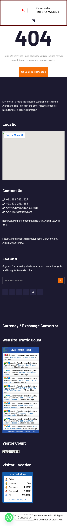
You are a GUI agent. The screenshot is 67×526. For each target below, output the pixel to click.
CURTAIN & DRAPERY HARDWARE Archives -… (20, 389)
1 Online (12, 500)
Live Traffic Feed (21, 349)
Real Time (20, 431)
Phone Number (43, 8)
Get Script (10, 431)
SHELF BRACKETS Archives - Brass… (18, 399)
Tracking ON (29, 431)
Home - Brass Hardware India (22, 357)
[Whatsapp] (9, 517)
